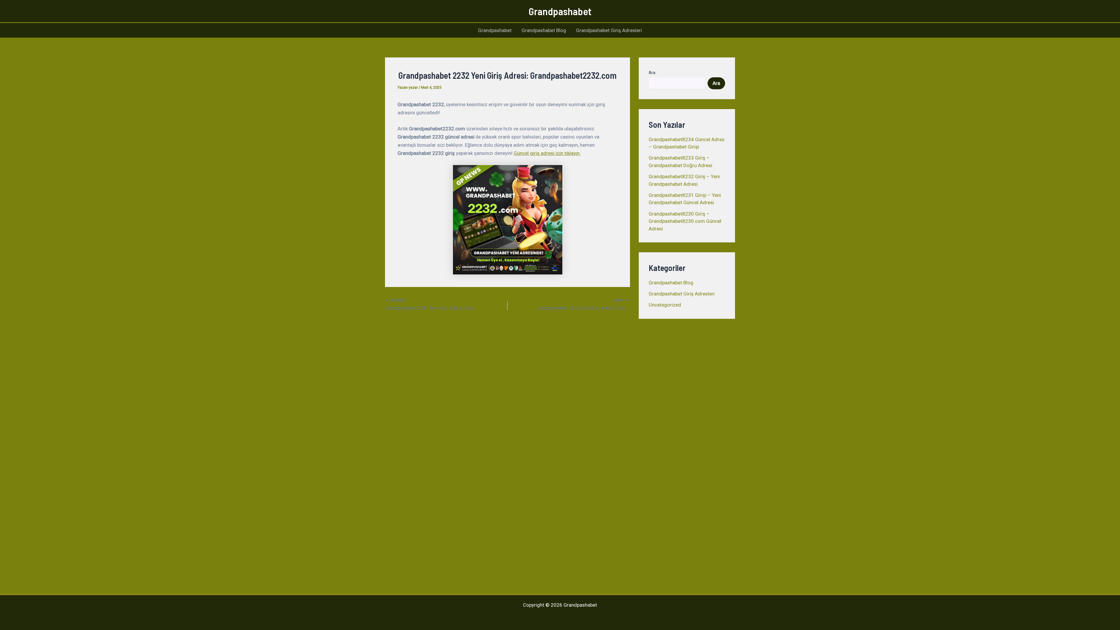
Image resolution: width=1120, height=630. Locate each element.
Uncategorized (665, 305)
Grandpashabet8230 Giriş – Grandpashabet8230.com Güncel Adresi (685, 221)
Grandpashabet (560, 11)
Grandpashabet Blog (544, 30)
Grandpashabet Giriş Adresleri (609, 30)
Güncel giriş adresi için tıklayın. (547, 153)
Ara (652, 72)
